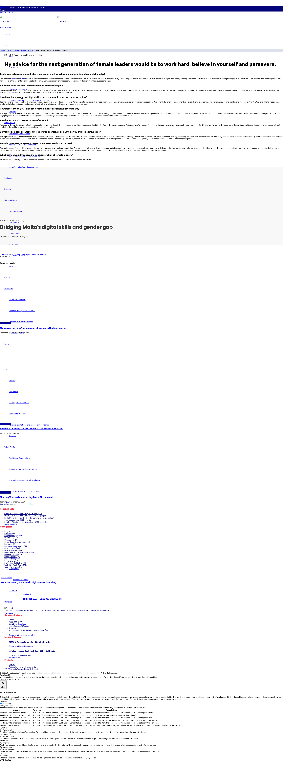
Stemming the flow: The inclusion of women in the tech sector (33, 328)
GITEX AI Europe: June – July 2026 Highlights (23, 514)
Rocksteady (17, 675)
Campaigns (9, 536)
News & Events (13, 51)
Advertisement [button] (6, 747)
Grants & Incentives (12, 550)
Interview (4, 254)
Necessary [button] (4, 701)
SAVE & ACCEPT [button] (6, 760)
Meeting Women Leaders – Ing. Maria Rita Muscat (26, 497)
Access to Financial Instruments (22, 667)
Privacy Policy (71, 673)
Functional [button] (4, 728)
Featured (8, 544)
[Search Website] (32, 504)
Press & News (5, 27)
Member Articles (11, 555)
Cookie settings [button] (7, 679)
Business (8, 534)
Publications (9, 559)
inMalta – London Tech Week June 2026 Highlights (25, 516)
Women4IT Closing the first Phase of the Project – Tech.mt (31, 428)
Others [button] (3, 753)
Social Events (10, 561)
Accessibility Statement (54, 673)
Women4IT (41, 254)
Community (9, 540)
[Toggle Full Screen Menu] (1, 5)
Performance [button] (5, 734)
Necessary (7, 703)
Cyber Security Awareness (15, 542)
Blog (6, 531)
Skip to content (6, 13)
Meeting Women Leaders (27, 254)
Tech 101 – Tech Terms (13, 565)
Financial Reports (11, 548)
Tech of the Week (11, 567)
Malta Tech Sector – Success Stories (19, 553)
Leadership (12, 254)
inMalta (12, 665)
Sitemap (82, 673)
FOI (98, 673)
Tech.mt (39, 673)
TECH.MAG (8, 569)
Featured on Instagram (14, 546)
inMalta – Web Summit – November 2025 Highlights (25, 522)
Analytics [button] (4, 741)
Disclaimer (91, 673)
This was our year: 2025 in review (18, 520)
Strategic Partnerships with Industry (24, 669)
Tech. (4, 7)
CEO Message (9, 538)
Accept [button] (18, 679)
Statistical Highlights (13, 563)
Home (2, 51)
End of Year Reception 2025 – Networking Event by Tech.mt (29, 518)
